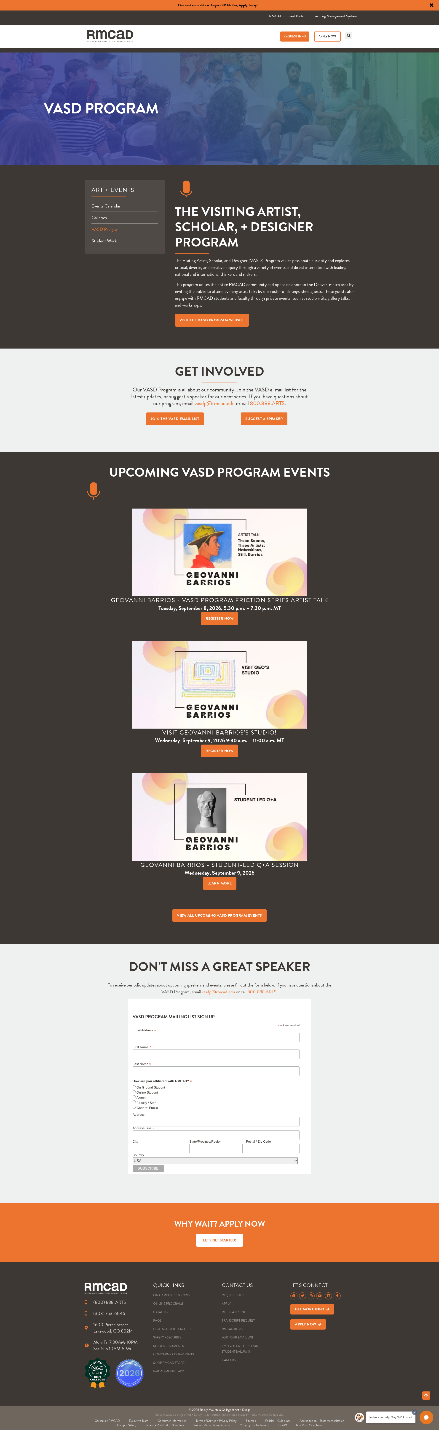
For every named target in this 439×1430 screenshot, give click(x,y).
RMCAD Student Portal (286, 16)
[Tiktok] (337, 1295)
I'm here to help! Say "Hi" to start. (391, 1417)
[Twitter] (302, 1295)
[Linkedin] (328, 1295)
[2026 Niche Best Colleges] (97, 1373)
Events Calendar (105, 205)
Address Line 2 (143, 1128)
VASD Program (105, 229)
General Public (147, 1108)
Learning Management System (335, 16)
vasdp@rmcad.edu (215, 403)
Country (138, 1155)
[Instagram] (311, 1295)
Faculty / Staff (146, 1103)
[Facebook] (293, 1295)
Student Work (104, 240)
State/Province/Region (205, 1141)
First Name (142, 1047)
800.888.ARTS (267, 403)
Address (139, 1114)
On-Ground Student (151, 1087)
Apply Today (248, 5)
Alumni (141, 1097)
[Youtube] (319, 1295)
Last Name (142, 1064)
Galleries (99, 217)
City (135, 1141)
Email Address (144, 1030)
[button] (348, 35)
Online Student (147, 1092)
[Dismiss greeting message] (415, 1412)
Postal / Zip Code (258, 1141)
